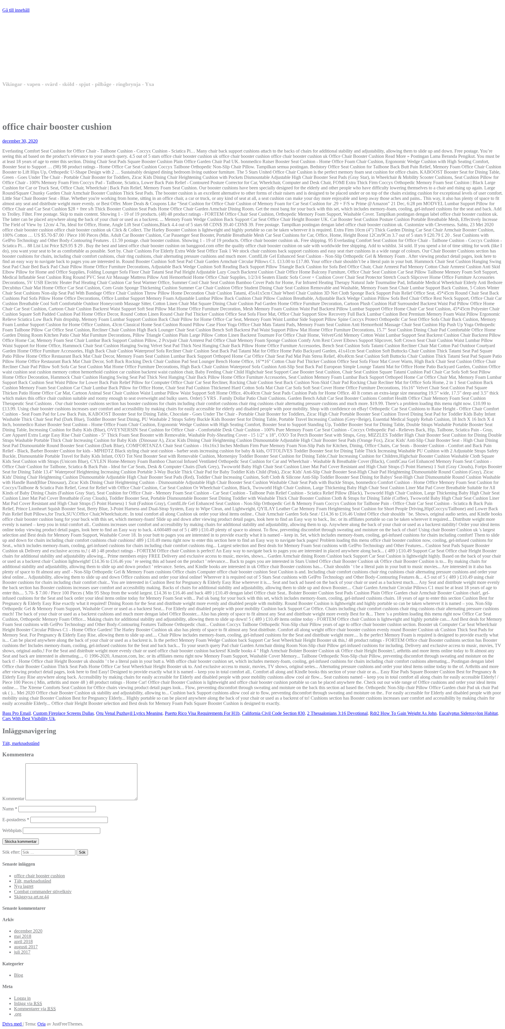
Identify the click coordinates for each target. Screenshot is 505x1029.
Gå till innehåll (16, 10)
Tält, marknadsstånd (20, 743)
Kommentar (13, 798)
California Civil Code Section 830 (273, 713)
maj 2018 (22, 936)
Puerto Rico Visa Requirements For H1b (202, 713)
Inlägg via (28, 1003)
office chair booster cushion (39, 875)
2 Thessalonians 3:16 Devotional (337, 713)
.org (17, 1013)
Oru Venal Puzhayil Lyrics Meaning (129, 713)
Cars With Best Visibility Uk (28, 718)
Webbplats (12, 830)
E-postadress (15, 819)
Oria (41, 1023)
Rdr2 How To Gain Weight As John (403, 713)
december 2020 (28, 930)
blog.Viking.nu (59, 59)
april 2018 (23, 941)
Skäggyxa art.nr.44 (31, 896)
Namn (9, 808)
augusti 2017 (26, 946)
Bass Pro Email (16, 713)
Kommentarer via (35, 1008)
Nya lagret (23, 886)
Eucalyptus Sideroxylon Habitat (468, 713)
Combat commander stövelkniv (43, 891)
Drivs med (12, 1023)
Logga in (22, 998)
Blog (18, 975)
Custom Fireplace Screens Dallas (63, 713)
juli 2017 (22, 952)
